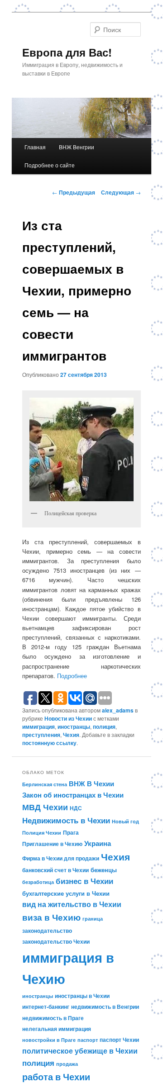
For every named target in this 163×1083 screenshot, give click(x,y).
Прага (71, 832)
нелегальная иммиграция (56, 1029)
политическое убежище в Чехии (80, 1050)
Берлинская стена (44, 784)
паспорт (87, 1039)
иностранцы (74, 726)
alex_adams (118, 710)
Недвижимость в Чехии (66, 820)
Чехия (71, 735)
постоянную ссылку (49, 743)
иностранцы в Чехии (82, 996)
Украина (97, 843)
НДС (76, 808)
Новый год (125, 821)
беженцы (104, 869)
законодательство (47, 930)
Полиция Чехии (41, 832)
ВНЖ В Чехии (91, 783)
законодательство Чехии (56, 941)
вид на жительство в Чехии (71, 904)
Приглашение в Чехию (52, 844)
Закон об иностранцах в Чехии (73, 795)
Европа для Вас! (67, 52)
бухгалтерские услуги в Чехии (66, 893)
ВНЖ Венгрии (76, 147)
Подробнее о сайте (49, 165)
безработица (38, 882)
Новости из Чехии (68, 718)
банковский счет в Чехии (55, 870)
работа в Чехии (56, 1076)
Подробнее (72, 675)
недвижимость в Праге (53, 1018)
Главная (35, 147)
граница (92, 918)
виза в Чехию (51, 917)
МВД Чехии (45, 807)
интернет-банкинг (45, 1006)
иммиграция (38, 726)
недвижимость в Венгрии (105, 1006)
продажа (67, 1063)
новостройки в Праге (49, 1039)
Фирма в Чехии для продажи (60, 858)
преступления (41, 735)
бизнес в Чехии (84, 880)
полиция (104, 726)
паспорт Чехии (119, 1040)
